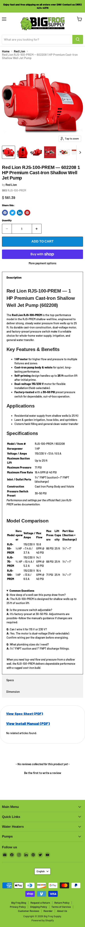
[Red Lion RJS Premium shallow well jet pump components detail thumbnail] (64, 152)
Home (5, 51)
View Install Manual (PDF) (28, 723)
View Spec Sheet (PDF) (24, 713)
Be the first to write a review (42, 773)
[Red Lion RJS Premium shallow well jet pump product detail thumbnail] (22, 152)
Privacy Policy (18, 906)
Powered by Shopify (42, 920)
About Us (62, 910)
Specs (10, 680)
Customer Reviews (28, 910)
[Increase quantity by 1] (37, 229)
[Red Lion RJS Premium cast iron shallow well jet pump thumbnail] (36, 152)
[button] (42, 772)
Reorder (48, 910)
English (41, 871)
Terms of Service (61, 906)
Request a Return (40, 902)
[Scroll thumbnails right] (79, 152)
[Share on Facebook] (5, 213)
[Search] (77, 39)
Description (14, 277)
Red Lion (19, 51)
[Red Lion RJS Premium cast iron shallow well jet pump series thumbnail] (8, 152)
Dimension (13, 691)
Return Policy (61, 902)
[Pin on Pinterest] (27, 213)
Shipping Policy (38, 906)
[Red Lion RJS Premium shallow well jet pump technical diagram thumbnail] (50, 152)
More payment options (42, 263)
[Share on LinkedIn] (20, 213)
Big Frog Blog (18, 902)
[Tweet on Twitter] (12, 213)
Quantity (7, 220)
